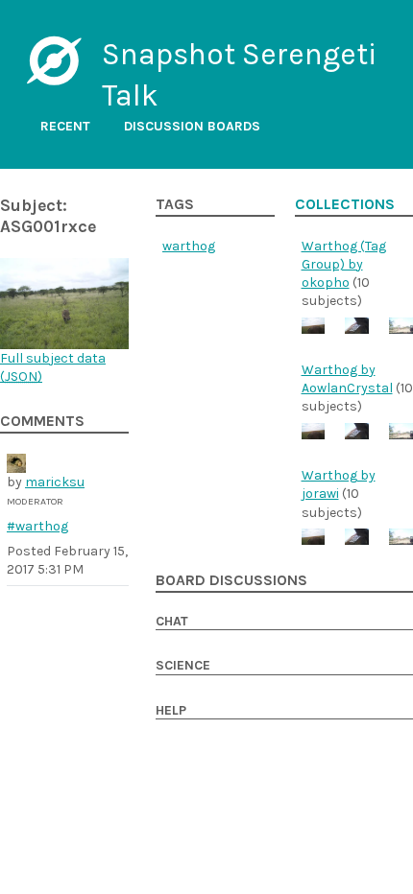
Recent (65, 126)
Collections (345, 204)
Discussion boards (192, 126)
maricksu (55, 482)
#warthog (37, 526)
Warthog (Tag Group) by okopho (344, 265)
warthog (188, 246)
